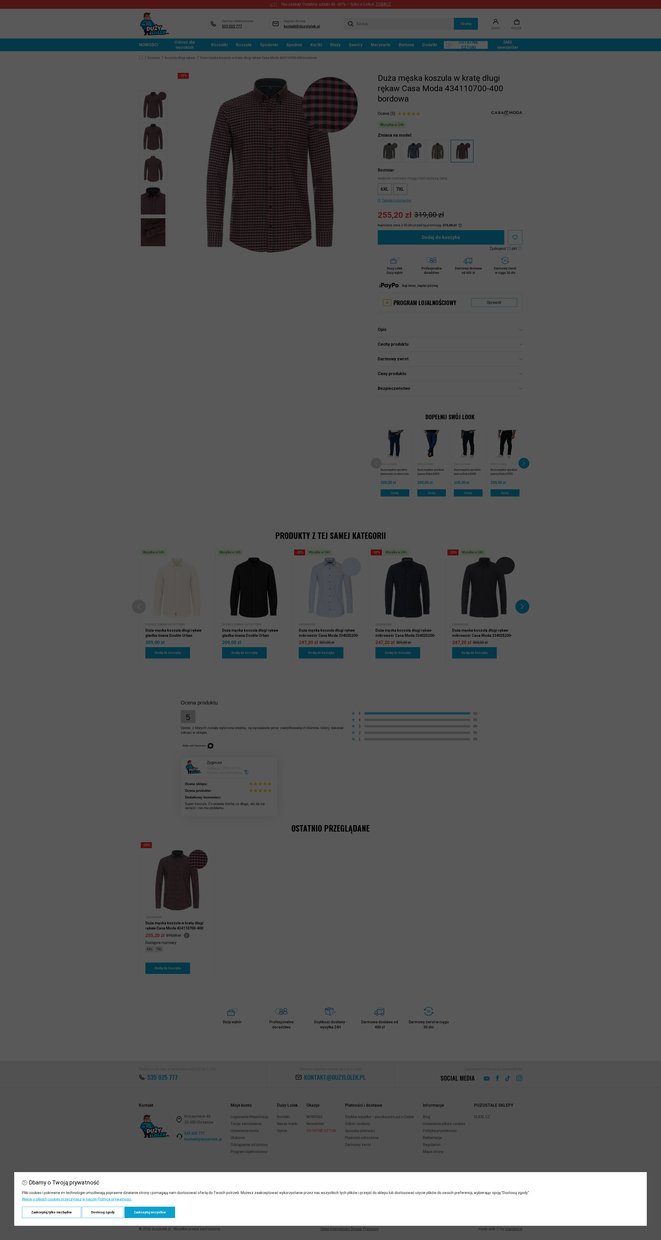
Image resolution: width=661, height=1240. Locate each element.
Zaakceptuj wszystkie (150, 1212)
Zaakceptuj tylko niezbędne (51, 1212)
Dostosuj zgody (102, 1212)
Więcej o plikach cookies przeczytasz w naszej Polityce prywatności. (77, 1199)
